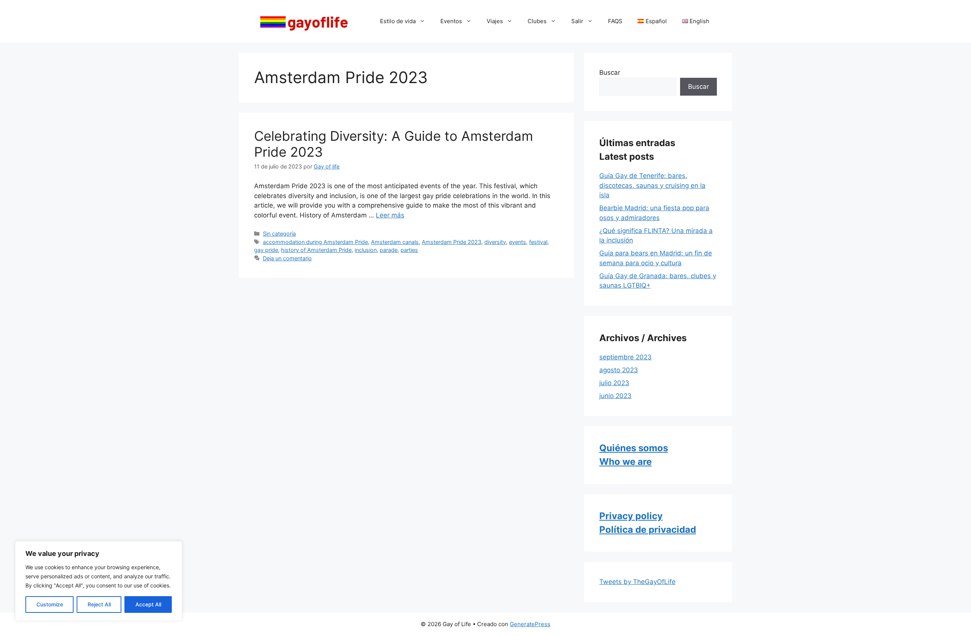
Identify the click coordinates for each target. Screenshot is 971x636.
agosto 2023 (618, 370)
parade (389, 250)
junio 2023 (615, 396)
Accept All (148, 604)
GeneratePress (530, 624)
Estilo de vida (398, 21)
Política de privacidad (647, 529)
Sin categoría (279, 233)
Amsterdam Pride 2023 (451, 242)
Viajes (495, 21)
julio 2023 (614, 383)
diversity (495, 242)
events (517, 242)
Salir (577, 21)
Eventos (451, 21)
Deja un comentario (287, 258)
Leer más (390, 215)
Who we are (625, 461)
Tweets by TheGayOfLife (637, 582)
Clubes (537, 21)
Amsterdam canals (395, 242)
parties (409, 250)
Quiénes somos (633, 447)
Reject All (99, 604)
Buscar (609, 72)
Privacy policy (631, 515)
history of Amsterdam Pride (316, 250)
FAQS (615, 21)
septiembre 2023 (625, 357)
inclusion (366, 250)
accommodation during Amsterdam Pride (315, 242)
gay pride (266, 250)
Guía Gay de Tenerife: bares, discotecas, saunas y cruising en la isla (652, 185)
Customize (49, 604)
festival (538, 242)
